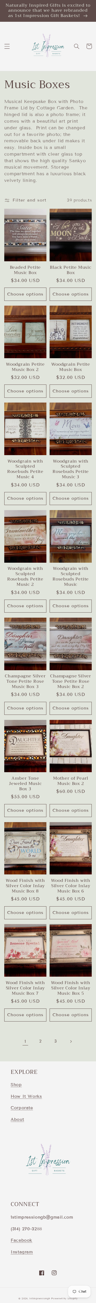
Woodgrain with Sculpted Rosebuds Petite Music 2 (25, 576)
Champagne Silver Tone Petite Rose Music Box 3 (25, 682)
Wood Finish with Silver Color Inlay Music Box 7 (25, 988)
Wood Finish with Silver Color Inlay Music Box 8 (25, 886)
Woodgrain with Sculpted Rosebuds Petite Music (71, 576)
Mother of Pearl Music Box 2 (70, 781)
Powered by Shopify (64, 1298)
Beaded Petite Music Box (25, 270)
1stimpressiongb (39, 1298)
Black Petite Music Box (70, 270)
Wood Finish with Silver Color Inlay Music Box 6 (70, 886)
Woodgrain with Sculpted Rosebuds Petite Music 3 (71, 469)
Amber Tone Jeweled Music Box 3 (25, 784)
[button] (7, 46)
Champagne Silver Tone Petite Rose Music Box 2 (70, 682)
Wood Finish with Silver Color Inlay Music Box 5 (70, 988)
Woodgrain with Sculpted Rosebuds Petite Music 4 (25, 469)
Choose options (25, 294)
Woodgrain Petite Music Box (70, 367)
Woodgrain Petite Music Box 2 (25, 367)
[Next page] (71, 1041)
